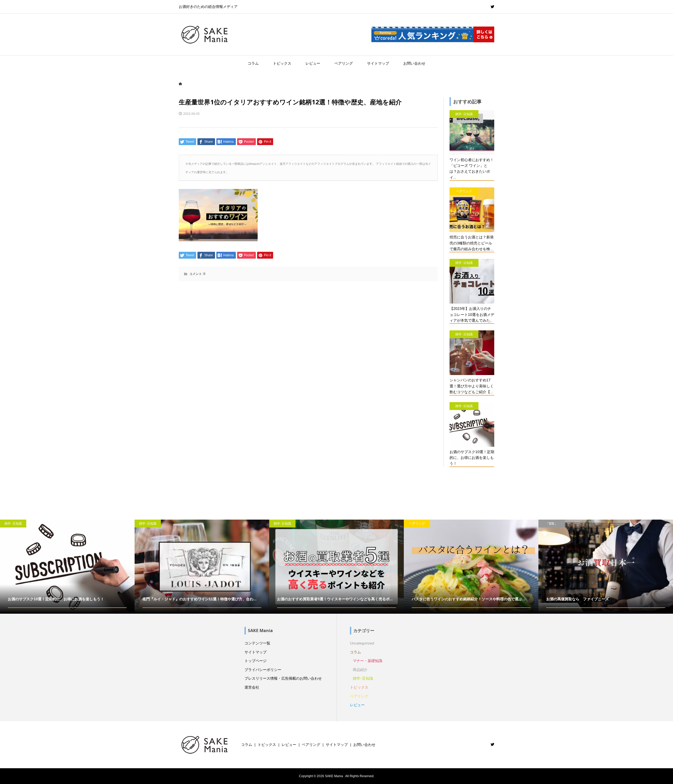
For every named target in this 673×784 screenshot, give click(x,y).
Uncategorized (362, 643)
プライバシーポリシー (262, 670)
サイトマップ (378, 63)
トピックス (282, 63)
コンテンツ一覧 (257, 643)
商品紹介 (360, 670)
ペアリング (343, 63)
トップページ (255, 661)
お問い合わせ (414, 63)
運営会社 (251, 687)
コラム (253, 63)
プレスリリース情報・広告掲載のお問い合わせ (283, 678)
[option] (67, 567)
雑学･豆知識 (363, 678)
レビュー (312, 63)
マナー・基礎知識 (367, 661)
